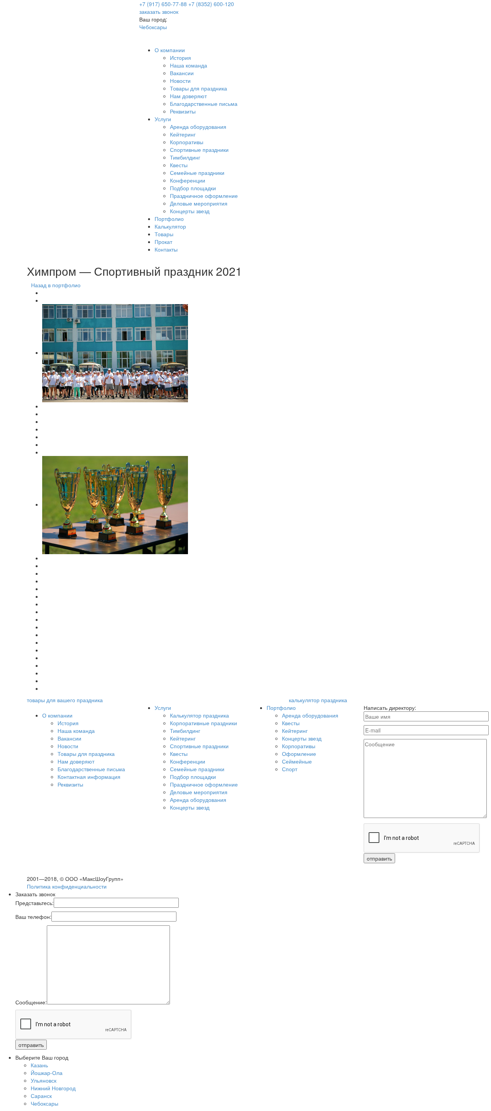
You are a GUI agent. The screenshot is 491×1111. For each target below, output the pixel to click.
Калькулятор (170, 226)
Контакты (166, 249)
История (180, 57)
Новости (180, 80)
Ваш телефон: (33, 916)
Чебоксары (153, 27)
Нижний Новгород (53, 1088)
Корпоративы (186, 142)
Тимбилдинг (185, 157)
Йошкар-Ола (47, 1072)
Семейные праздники (197, 172)
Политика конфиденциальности (67, 886)
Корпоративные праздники (203, 723)
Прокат (163, 241)
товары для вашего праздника (65, 700)
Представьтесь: (34, 903)
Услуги (163, 119)
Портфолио (169, 218)
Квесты (179, 165)
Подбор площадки (193, 188)
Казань (39, 1065)
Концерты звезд (189, 211)
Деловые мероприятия (198, 203)
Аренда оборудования (198, 126)
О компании (170, 50)
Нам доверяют (188, 96)
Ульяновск (43, 1080)
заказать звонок (158, 11)
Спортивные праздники (199, 149)
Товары (164, 234)
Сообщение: (31, 1002)
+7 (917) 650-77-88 (163, 4)
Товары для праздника (198, 88)
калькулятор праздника (318, 700)
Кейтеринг (183, 134)
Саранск (41, 1095)
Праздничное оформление (204, 195)
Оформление (299, 753)
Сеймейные (297, 761)
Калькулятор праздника (199, 715)
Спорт (289, 769)
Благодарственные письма (203, 103)
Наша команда (188, 65)
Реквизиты (183, 111)
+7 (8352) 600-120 (211, 4)
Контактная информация (89, 776)
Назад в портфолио (56, 285)
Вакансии (182, 73)
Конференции (187, 180)
